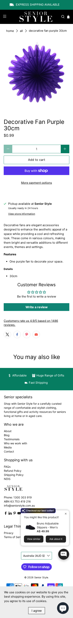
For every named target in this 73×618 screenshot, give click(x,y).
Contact (9, 451)
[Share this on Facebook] (17, 334)
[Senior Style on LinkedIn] (10, 514)
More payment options (36, 183)
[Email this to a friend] (36, 334)
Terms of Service (14, 537)
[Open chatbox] (63, 554)
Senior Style (41, 577)
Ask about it (55, 538)
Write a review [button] (37, 307)
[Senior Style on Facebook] (5, 514)
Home (10, 30)
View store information (21, 213)
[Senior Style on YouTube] (19, 514)
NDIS (7, 479)
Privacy (8, 533)
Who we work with (15, 443)
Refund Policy (12, 470)
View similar (33, 538)
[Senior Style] (36, 17)
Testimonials (11, 439)
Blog (7, 435)
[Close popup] (65, 513)
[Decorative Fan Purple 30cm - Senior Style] (36, 74)
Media (8, 447)
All (21, 30)
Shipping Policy (14, 474)
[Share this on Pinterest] (26, 334)
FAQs (7, 466)
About (7, 431)
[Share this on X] (7, 334)
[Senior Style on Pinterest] (14, 514)
